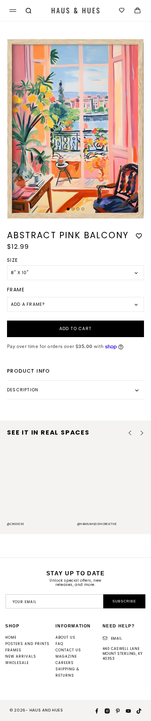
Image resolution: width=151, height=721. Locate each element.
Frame (16, 289)
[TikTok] (136, 710)
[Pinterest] (115, 710)
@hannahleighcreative (97, 524)
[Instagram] (104, 710)
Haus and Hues (46, 710)
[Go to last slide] (130, 433)
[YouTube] (125, 710)
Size (12, 260)
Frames (13, 650)
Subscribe (124, 601)
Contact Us (68, 650)
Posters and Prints (27, 643)
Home (11, 637)
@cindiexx (15, 524)
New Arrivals (20, 656)
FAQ (59, 643)
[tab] (68, 209)
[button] (12, 10)
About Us (65, 637)
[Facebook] (94, 710)
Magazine (66, 656)
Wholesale (17, 662)
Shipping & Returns (67, 672)
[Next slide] (141, 433)
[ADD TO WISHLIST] (138, 236)
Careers (64, 662)
